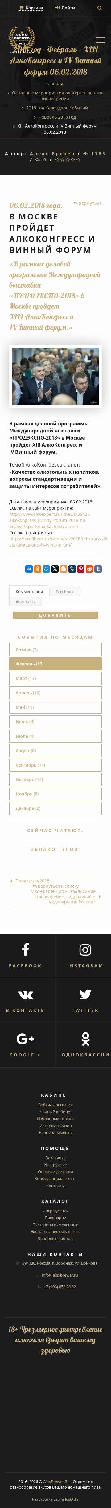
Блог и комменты (55, 1132)
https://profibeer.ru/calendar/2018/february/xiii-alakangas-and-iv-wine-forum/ (59, 542)
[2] (63, 160)
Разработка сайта (55, 1499)
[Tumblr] (98, 569)
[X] (55, 569)
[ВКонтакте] (29, 569)
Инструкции (55, 1164)
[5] (78, 160)
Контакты (55, 1185)
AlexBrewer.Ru (56, 1481)
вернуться (89, 203)
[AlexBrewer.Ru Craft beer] (21, 41)
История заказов (55, 1125)
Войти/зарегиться (55, 1104)
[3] (68, 160)
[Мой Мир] (46, 569)
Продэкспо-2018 (32, 881)
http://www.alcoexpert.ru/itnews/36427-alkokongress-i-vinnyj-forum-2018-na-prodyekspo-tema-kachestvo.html (50, 520)
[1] (57, 160)
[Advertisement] (55, 1417)
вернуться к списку (58, 886)
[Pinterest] (80, 569)
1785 (97, 153)
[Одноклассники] (37, 569)
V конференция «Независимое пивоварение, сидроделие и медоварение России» (63, 896)
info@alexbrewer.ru (60, 1275)
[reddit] (89, 569)
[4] (73, 160)
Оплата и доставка (55, 1171)
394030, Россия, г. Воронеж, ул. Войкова (59, 1263)
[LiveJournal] (72, 569)
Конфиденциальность (56, 1178)
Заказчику (56, 1157)
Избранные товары (55, 1118)
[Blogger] (63, 569)
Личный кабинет (55, 1112)
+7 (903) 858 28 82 (60, 1286)
